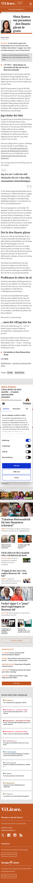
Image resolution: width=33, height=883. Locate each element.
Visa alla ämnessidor (15, 9)
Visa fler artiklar (16, 640)
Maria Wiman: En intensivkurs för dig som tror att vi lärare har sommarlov (16, 67)
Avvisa (16, 477)
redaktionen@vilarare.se (8, 830)
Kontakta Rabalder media (9, 854)
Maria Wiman (5, 37)
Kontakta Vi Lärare (6, 827)
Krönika (10, 373)
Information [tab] (16, 409)
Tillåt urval (16, 471)
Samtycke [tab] (6, 409)
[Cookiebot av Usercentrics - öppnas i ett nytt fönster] (23, 404)
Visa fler (16, 683)
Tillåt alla (16, 465)
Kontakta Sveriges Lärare (8, 876)
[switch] (28, 446)
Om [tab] (27, 409)
